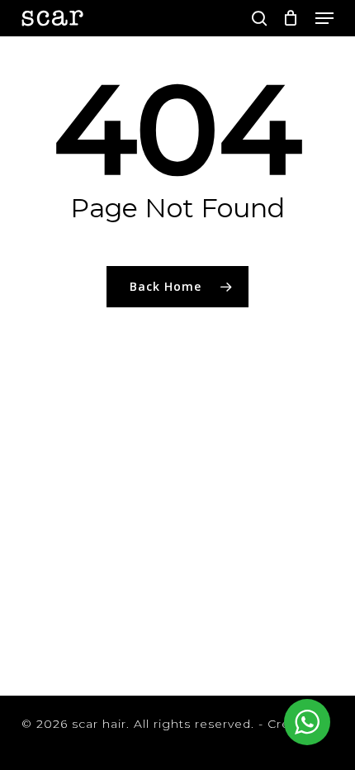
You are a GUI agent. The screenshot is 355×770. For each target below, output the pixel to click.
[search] (259, 18)
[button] (324, 18)
